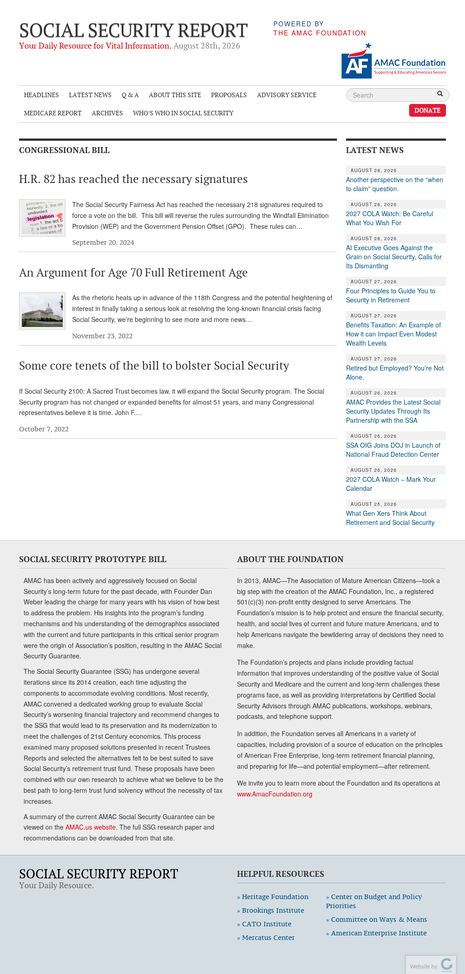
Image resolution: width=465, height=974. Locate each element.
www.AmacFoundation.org (274, 793)
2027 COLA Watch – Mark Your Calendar (391, 484)
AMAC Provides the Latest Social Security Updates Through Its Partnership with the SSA (393, 411)
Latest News (90, 94)
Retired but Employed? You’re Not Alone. (395, 372)
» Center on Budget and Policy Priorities (374, 901)
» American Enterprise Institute (376, 933)
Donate (427, 110)
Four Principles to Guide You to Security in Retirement (390, 295)
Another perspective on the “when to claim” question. (394, 184)
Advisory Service (287, 94)
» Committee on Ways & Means (376, 919)
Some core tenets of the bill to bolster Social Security (154, 365)
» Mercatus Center (266, 937)
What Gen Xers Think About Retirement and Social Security (390, 518)
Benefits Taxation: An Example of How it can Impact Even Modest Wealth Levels (393, 333)
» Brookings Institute (270, 910)
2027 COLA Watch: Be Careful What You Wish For (389, 218)
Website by (422, 966)
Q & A (130, 94)
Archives (107, 113)
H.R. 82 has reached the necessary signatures (133, 179)
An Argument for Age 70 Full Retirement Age (133, 272)
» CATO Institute (264, 924)
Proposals (229, 94)
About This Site (175, 94)
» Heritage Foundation (272, 896)
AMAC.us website (90, 826)
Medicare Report (53, 113)
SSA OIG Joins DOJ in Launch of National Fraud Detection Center (393, 449)
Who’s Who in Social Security (183, 113)
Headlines (41, 94)
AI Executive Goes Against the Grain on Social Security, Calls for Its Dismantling (394, 256)
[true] (440, 94)
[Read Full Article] (42, 218)
